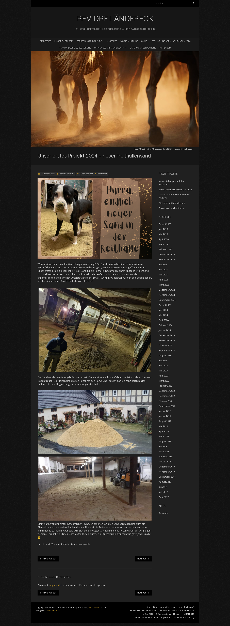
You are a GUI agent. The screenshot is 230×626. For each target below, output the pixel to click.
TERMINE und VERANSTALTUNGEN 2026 (171, 41)
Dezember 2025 (167, 254)
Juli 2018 (163, 446)
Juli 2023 (163, 360)
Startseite (45, 41)
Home (136, 149)
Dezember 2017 (167, 466)
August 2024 (165, 304)
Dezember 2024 (167, 289)
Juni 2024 (163, 309)
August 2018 (165, 441)
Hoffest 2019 (147, 614)
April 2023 (164, 375)
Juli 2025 (163, 264)
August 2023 (165, 355)
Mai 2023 (163, 370)
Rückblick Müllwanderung (172, 203)
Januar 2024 (165, 330)
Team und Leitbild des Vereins (75, 47)
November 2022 (167, 395)
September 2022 (167, 406)
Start (148, 607)
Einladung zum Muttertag (171, 208)
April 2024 (164, 320)
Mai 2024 (163, 315)
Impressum (165, 47)
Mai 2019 (163, 426)
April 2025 (164, 279)
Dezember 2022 (167, 390)
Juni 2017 (163, 491)
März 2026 (164, 244)
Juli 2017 (163, 486)
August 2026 (165, 224)
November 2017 (167, 471)
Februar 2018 (165, 456)
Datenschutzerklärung (143, 47)
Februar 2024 (165, 325)
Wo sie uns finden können (134, 41)
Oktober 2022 (165, 400)
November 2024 (167, 294)
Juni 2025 (163, 269)
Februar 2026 (165, 249)
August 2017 (165, 481)
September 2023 (167, 350)
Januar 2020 (165, 416)
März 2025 (164, 284)
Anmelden (164, 513)
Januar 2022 (165, 411)
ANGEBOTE (112, 41)
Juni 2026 (163, 229)
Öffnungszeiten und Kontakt (110, 47)
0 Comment (102, 174)
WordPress (94, 607)
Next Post (142, 559)
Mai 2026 (163, 234)
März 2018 (164, 451)
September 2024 (167, 299)
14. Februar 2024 (48, 174)
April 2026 (164, 239)
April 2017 (164, 496)
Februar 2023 (165, 385)
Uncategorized (146, 149)
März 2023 (164, 380)
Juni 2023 (163, 365)
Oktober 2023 (165, 345)
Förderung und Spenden (90, 41)
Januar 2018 (165, 461)
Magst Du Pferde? (63, 41)
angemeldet (55, 585)
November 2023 (167, 340)
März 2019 (164, 436)
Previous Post (49, 559)
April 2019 (164, 431)
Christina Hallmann (67, 174)
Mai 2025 (163, 274)
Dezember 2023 (167, 335)
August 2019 (165, 421)
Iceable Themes (52, 610)
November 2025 (167, 259)
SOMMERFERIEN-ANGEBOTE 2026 (175, 189)
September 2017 (167, 476)
